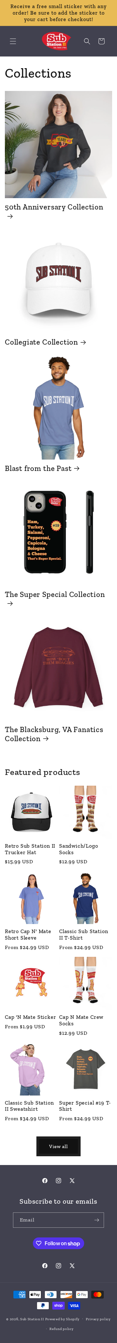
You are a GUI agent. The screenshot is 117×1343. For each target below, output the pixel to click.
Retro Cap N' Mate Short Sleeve (28, 934)
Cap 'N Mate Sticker (30, 1017)
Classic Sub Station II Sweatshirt (29, 1106)
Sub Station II (32, 1319)
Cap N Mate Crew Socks (81, 1020)
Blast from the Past (38, 468)
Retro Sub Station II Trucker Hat (30, 849)
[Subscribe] (96, 1220)
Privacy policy (98, 1319)
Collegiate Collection (41, 342)
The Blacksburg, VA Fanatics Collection (54, 734)
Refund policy (61, 1329)
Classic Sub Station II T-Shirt (83, 934)
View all (58, 1146)
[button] (13, 41)
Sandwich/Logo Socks (78, 849)
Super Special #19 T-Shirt (85, 1106)
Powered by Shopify (62, 1319)
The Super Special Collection (55, 594)
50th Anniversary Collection (54, 206)
